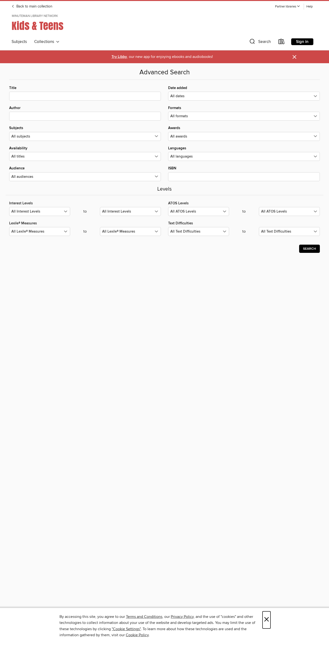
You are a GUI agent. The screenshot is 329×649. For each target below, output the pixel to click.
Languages (177, 148)
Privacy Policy (182, 616)
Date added (177, 88)
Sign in (302, 41)
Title (12, 88)
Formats (174, 108)
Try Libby (119, 56)
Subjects (19, 41)
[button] (287, 6)
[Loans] (281, 42)
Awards (174, 128)
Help (309, 6)
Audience (17, 168)
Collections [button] (45, 41)
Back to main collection (33, 6)
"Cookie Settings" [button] (126, 629)
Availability (18, 148)
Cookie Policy (137, 635)
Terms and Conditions (144, 616)
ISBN (172, 168)
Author (14, 108)
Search (309, 249)
